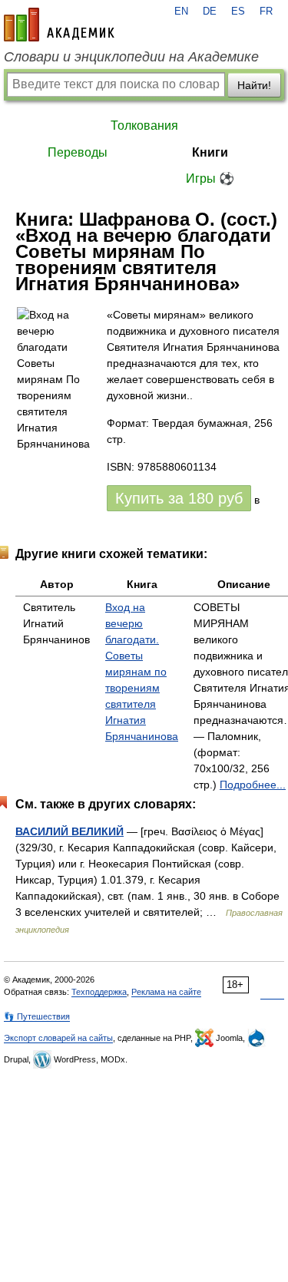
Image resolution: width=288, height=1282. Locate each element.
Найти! (254, 85)
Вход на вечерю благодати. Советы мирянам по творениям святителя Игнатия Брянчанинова (141, 671)
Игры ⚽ (210, 178)
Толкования (144, 125)
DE (210, 11)
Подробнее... (253, 784)
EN (181, 11)
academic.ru (59, 24)
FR (266, 11)
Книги (210, 152)
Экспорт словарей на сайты (58, 1037)
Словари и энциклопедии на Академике (131, 56)
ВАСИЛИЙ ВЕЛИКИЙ (69, 831)
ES (238, 11)
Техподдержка (99, 991)
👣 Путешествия (37, 1016)
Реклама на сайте (166, 991)
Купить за (179, 498)
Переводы (78, 152)
